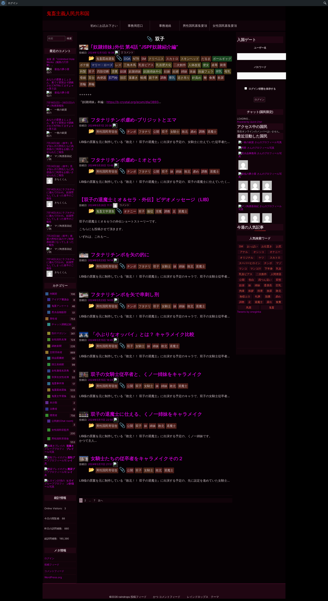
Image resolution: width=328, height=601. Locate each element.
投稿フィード (51, 564)
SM (241, 246)
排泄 (260, 290)
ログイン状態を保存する (262, 88)
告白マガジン (59, 332)
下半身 (269, 268)
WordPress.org (53, 577)
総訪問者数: (51, 538)
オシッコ (258, 251)
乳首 (278, 268)
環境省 (53, 415)
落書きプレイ (70, 447)
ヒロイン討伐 (70, 482)
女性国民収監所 (60, 429)
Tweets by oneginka (249, 311)
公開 (241, 279)
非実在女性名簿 (60, 377)
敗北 (278, 290)
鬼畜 (271, 307)
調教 (241, 302)
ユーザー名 (260, 47)
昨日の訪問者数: (53, 528)
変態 (278, 279)
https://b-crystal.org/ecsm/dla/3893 (132, 102)
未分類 (53, 402)
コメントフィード (54, 571)
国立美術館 (58, 364)
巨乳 (278, 285)
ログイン (49, 558)
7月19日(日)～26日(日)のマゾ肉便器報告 (61, 104)
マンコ (243, 268)
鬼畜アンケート (60, 305)
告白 (251, 279)
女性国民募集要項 (225, 25)
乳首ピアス (245, 274)
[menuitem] (3, 3)
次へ (100, 500)
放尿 (269, 290)
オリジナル (246, 257)
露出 (269, 302)
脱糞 (267, 296)
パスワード (260, 67)
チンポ (268, 263)
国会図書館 (58, 357)
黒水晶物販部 (59, 312)
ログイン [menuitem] (13, 3)
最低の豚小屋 (61, 69)
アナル (244, 251)
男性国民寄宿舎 (60, 438)
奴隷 (241, 285)
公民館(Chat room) (62, 420)
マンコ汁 (255, 268)
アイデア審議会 (60, 299)
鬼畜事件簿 (58, 383)
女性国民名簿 (59, 339)
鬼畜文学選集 (59, 396)
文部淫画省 (56, 352)
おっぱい (252, 246)
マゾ (278, 263)
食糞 (278, 302)
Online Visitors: (53, 508)
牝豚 (257, 296)
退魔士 (259, 302)
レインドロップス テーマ (203, 596)
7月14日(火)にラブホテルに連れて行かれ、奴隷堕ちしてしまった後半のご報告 (61, 194)
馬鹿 (248, 307)
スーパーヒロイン (249, 263)
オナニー (275, 251)
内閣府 (53, 293)
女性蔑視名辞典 (60, 370)
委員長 (268, 285)
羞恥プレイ (71, 459)
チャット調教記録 (61, 324)
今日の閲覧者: (52, 518)
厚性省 (53, 318)
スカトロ (275, 257)
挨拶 (251, 290)
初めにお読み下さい (104, 25)
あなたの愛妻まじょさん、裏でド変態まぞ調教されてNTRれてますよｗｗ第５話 (60, 84)
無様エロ (245, 296)
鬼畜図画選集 (59, 389)
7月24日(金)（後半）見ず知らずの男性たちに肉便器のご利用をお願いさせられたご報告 (60, 147)
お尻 (278, 246)
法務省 (53, 408)
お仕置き (266, 246)
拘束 (241, 290)
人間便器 (276, 274)
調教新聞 (57, 345)
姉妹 (257, 285)
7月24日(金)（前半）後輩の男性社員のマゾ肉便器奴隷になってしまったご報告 (60, 240)
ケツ (261, 257)
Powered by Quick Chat (249, 122)
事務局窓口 (135, 25)
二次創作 (261, 274)
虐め (278, 296)
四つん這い (265, 279)
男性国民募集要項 (195, 25)
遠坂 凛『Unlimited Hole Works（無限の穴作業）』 (61, 62)
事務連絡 (165, 25)
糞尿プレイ (71, 470)
